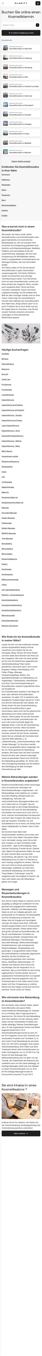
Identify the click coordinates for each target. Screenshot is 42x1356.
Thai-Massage (7, 538)
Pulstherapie (6, 569)
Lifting (4, 585)
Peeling (4, 564)
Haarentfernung (8, 400)
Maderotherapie (8, 487)
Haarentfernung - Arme (11, 431)
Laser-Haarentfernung (10, 426)
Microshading (7, 554)
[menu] (3, 3)
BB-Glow (5, 359)
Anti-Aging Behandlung (11, 590)
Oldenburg (6, 180)
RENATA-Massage (9, 533)
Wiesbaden (6, 185)
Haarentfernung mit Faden (12, 420)
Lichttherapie (7, 482)
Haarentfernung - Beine (11, 446)
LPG (3, 477)
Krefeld (4, 216)
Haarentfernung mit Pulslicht (13, 410)
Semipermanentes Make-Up (12, 503)
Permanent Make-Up (10, 497)
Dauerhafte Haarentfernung (12, 436)
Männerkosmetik (8, 615)
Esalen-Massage (8, 518)
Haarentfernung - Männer (12, 441)
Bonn (4, 200)
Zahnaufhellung (8, 364)
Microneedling (7, 549)
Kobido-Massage (8, 528)
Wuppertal (6, 195)
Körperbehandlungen (10, 621)
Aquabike (5, 354)
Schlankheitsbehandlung (11, 610)
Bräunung (5, 369)
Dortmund (6, 174)
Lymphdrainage (8, 395)
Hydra (4, 472)
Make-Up (5, 492)
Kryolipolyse (6, 384)
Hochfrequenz (7, 574)
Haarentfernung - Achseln (12, 415)
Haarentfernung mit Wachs (12, 405)
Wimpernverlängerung (10, 461)
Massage (5, 508)
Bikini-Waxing (7, 451)
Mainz (4, 190)
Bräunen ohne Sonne (10, 626)
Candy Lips (6, 379)
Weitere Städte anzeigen (21, 161)
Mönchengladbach (9, 205)
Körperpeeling (7, 467)
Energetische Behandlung (12, 605)
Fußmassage (7, 523)
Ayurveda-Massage (9, 513)
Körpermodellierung (9, 559)
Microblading (7, 544)
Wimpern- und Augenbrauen (13, 595)
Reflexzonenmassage (10, 579)
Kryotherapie (7, 390)
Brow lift (5, 374)
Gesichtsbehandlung (10, 600)
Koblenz (5, 210)
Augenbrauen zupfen (10, 456)
